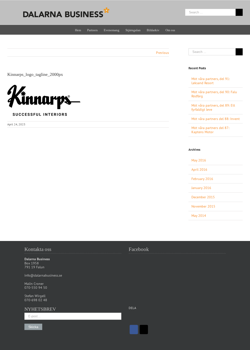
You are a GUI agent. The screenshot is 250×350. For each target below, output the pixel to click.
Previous (162, 52)
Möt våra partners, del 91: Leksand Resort (210, 81)
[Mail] (144, 329)
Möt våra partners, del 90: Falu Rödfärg (214, 94)
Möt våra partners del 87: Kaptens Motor (210, 130)
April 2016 (199, 169)
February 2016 (202, 179)
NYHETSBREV (40, 309)
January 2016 (201, 188)
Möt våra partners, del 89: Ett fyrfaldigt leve (213, 107)
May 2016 (198, 160)
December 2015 (203, 197)
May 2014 (198, 215)
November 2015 (203, 206)
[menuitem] (81, 30)
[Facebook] (134, 329)
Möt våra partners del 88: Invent (215, 119)
